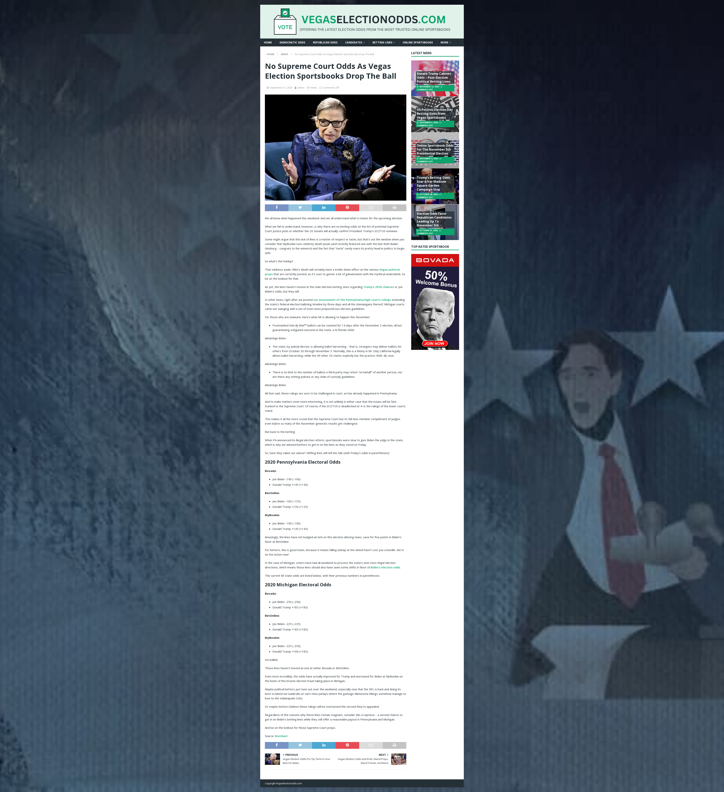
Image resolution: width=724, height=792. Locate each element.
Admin (300, 87)
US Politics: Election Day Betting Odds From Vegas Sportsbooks (435, 114)
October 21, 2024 (429, 230)
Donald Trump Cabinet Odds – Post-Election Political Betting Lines (434, 78)
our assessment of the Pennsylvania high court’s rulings (352, 300)
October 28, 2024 (429, 194)
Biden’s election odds (385, 567)
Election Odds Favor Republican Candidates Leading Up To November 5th (434, 219)
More (444, 42)
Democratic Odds (292, 42)
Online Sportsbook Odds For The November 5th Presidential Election (435, 149)
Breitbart (281, 736)
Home (268, 42)
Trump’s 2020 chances (378, 287)
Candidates (353, 42)
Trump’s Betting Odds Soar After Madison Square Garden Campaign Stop (433, 183)
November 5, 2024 (429, 122)
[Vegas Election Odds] (362, 32)
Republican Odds (325, 42)
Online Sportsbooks (418, 42)
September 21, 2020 (281, 87)
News (314, 87)
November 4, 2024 (429, 158)
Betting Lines (382, 42)
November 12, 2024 (429, 86)
